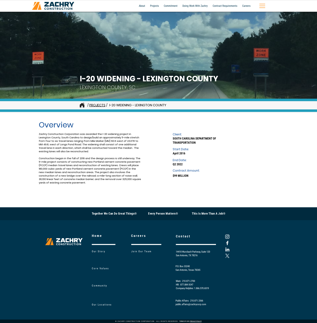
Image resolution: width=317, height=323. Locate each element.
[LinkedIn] (227, 249)
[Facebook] (227, 243)
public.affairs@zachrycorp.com (191, 304)
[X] (227, 256)
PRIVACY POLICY (196, 321)
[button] (262, 6)
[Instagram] (227, 236)
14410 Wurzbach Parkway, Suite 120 (193, 251)
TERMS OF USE (184, 321)
